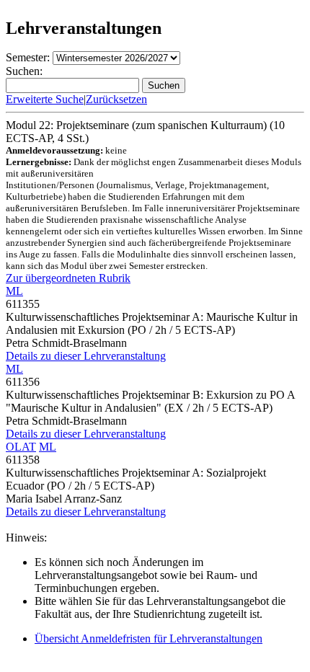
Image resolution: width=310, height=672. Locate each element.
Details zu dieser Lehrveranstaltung (86, 356)
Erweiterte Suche (45, 99)
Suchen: (24, 71)
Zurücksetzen (116, 99)
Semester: (28, 57)
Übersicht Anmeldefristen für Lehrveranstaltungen (148, 638)
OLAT (21, 447)
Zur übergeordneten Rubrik (68, 278)
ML (14, 291)
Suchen (164, 85)
